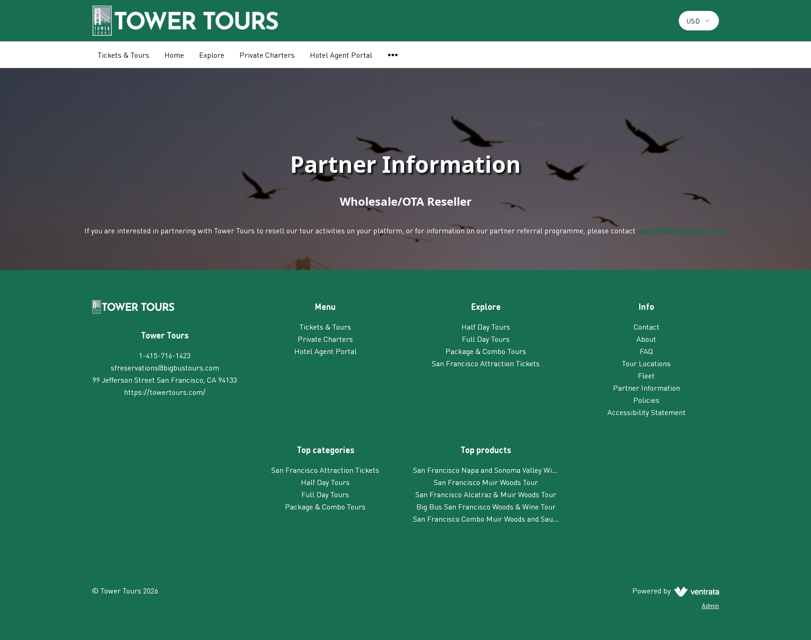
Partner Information (646, 388)
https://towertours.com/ (165, 392)
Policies (646, 400)
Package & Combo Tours (485, 351)
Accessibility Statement (646, 412)
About (646, 339)
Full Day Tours (486, 339)
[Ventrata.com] (695, 590)
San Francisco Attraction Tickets (486, 363)
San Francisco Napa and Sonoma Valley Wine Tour (486, 470)
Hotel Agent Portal (341, 55)
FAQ (646, 351)
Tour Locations (646, 363)
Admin (710, 605)
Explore (211, 55)
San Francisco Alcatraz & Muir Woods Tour (485, 494)
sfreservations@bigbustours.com (165, 367)
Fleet (646, 375)
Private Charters (267, 55)
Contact (646, 327)
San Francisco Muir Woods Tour (486, 482)
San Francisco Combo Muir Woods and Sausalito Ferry (486, 519)
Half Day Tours (485, 327)
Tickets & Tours (123, 55)
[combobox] (699, 21)
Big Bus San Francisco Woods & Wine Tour (486, 506)
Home (174, 55)
